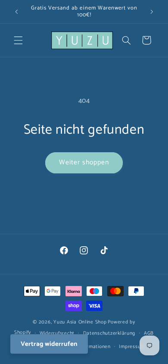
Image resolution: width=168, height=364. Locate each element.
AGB (149, 333)
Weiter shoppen (84, 162)
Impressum (132, 346)
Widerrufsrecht (57, 333)
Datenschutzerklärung (109, 333)
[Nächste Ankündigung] (151, 11)
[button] (18, 40)
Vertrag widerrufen (49, 344)
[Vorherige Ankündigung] (16, 11)
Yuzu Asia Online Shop (79, 322)
